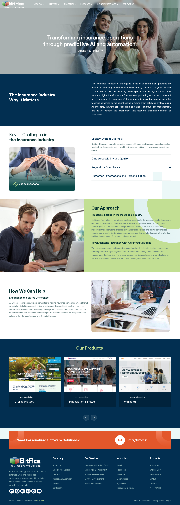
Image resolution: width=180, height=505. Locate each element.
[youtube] (39, 491)
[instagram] (22, 491)
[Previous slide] (86, 418)
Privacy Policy (158, 500)
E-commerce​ (122, 479)
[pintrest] (33, 491)
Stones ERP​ (155, 470)
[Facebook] (17, 491)
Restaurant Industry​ (125, 488)
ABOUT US (38, 4)
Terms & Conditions (141, 500)
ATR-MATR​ (155, 488)
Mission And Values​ (61, 470)
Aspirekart (154, 465)
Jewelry (120, 465)
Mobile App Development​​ (95, 470)
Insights (56, 483)
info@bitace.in (138, 440)
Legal (168, 500)
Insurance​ (121, 474)
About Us (57, 465)
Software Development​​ (94, 474)
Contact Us (58, 488)
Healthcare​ (121, 470)
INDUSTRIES (69, 4)
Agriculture (121, 483)
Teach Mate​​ (155, 474)
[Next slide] (94, 418)
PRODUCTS (85, 4)
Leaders (56, 474)
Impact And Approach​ (62, 479)
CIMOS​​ (153, 479)
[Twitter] (28, 491)
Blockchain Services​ (93, 483)
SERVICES (53, 4)
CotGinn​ (153, 483)
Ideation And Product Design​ (97, 465)
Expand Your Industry (90, 50)
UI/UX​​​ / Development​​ (94, 479)
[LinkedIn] (11, 491)
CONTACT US (128, 4)
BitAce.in (40, 500)
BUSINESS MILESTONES (107, 4)
